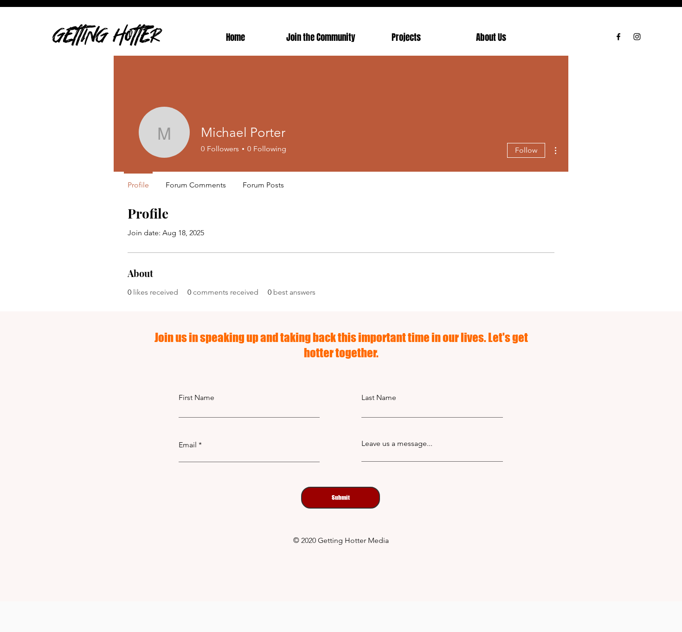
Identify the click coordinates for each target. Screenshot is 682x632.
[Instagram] (637, 36)
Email (188, 445)
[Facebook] (618, 36)
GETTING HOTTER (107, 34)
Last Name (378, 397)
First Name (196, 397)
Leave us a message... (396, 443)
